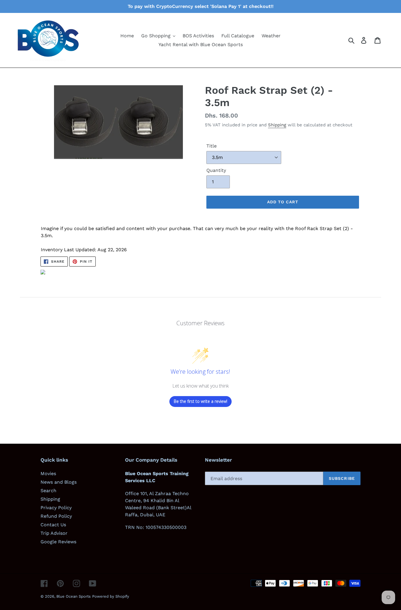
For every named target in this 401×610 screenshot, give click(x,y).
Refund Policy (56, 516)
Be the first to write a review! (200, 401)
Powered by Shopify (110, 596)
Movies (48, 473)
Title (211, 146)
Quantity (216, 170)
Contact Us (53, 524)
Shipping (277, 125)
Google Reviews (58, 541)
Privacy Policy (56, 507)
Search (48, 490)
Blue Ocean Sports (73, 596)
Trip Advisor (54, 533)
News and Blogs (59, 482)
